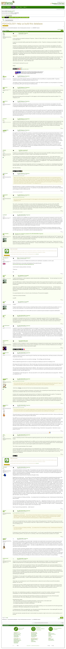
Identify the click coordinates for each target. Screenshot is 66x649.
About (25, 7)
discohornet (5, 87)
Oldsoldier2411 (6, 257)
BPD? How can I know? (17, 634)
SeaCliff (4, 315)
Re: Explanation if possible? (23, 275)
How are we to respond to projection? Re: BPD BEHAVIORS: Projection (29, 233)
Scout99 (4, 275)
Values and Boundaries (34, 635)
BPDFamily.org (50, 636)
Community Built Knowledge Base (12, 619)
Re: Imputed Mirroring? (23, 340)
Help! (3, 17)
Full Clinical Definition (16, 636)
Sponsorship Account (51, 640)
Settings (49, 638)
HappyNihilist (5, 378)
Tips (17, 7)
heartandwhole (5, 340)
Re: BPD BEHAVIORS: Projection (23, 214)
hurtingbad (5, 467)
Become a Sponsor (50, 639)
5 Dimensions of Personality (17, 633)
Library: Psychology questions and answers (24, 619)
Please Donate (11, 17)
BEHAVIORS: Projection (23, 33)
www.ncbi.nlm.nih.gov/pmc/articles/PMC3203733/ (23, 264)
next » (62, 29)
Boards (7, 17)
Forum (13, 7)
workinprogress (6, 352)
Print (62, 30)
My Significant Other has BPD (17, 640)
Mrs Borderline (5, 233)
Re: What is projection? (23, 150)
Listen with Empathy (33, 634)
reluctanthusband (6, 325)
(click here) (37, 463)
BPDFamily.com (4, 619)
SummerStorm (5, 405)
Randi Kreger (5, 173)
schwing (4, 150)
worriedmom (5, 101)
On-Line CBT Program (34, 636)
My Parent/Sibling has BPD (17, 639)
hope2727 (5, 538)
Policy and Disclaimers (51, 633)
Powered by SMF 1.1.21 (29, 645)
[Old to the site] (3, 157)
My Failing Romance (16, 641)
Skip (3, 33)
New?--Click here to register (24, 17)
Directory (32, 640)
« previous (59, 29)
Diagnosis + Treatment (6, 7)
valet (4, 434)
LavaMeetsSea (5, 130)
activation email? (10, 11)
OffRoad (4, 510)
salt (3, 76)
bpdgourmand (5, 558)
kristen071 (5, 118)
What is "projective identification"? (24, 258)
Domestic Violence (33, 641)
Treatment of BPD (16, 635)
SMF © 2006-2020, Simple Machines (35, 645)
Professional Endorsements (52, 634)
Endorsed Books (16, 642)
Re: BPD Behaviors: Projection (23, 76)
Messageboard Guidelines (34, 639)
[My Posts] (3, 389)
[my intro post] (3, 92)
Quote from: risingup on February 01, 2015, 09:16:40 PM (18, 381)
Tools (21, 7)
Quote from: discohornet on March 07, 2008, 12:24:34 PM (18, 197)
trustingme (5, 214)
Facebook (49, 635)
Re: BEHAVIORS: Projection (22, 538)
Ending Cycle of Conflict (34, 633)
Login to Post (17, 17)
